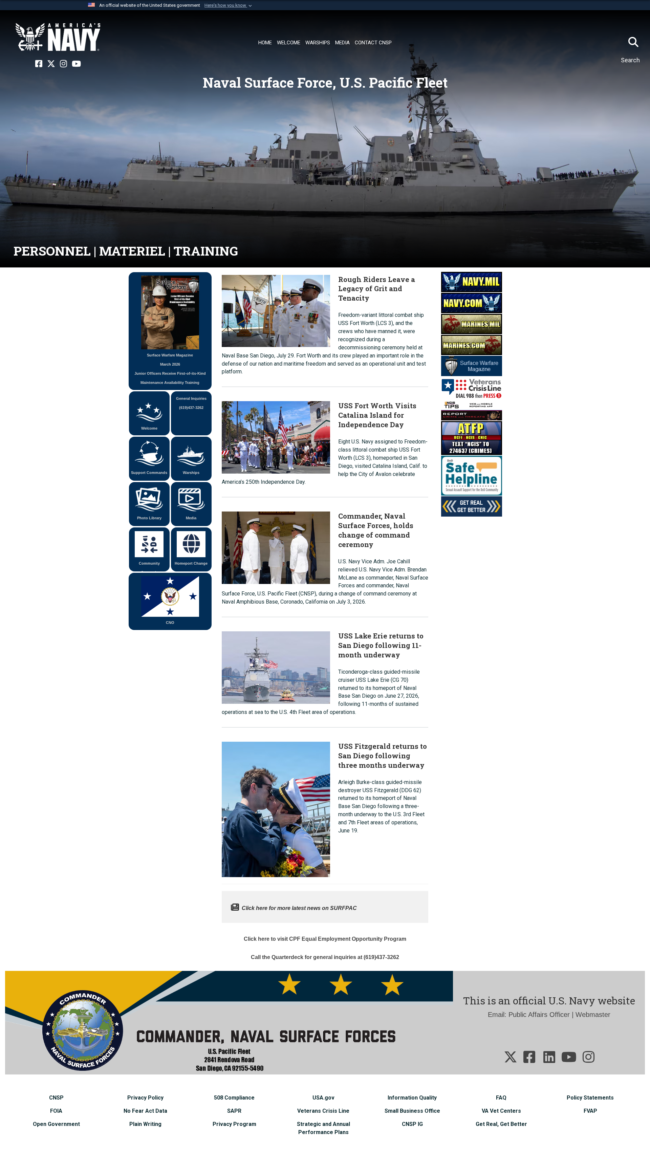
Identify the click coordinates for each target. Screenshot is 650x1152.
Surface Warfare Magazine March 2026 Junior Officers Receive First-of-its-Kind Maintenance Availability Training (170, 369)
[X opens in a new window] (51, 64)
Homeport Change (191, 563)
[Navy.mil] (471, 281)
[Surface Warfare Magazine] (471, 365)
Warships (191, 473)
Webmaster (593, 1014)
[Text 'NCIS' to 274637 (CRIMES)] (471, 437)
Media (191, 518)
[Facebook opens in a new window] (38, 64)
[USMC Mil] (471, 323)
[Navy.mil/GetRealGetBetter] (471, 505)
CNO (170, 623)
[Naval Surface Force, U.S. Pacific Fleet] (58, 37)
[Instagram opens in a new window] (63, 64)
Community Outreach (149, 566)
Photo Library (149, 518)
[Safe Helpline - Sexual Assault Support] (471, 475)
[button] (228, 5)
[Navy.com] (471, 302)
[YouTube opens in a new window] (76, 64)
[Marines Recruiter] (471, 344)
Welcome (149, 428)
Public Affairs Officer (539, 1014)
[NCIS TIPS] (471, 409)
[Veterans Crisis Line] (471, 387)
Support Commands (149, 473)
